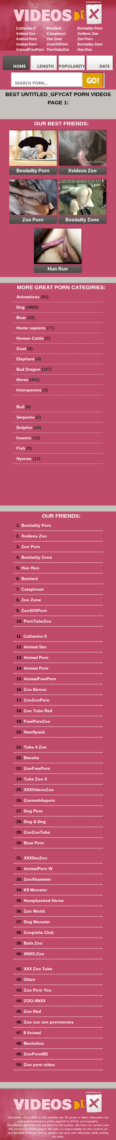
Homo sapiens (35, 328)
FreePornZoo (33, 721)
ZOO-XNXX (31, 1000)
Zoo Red (28, 1011)
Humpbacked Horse (40, 900)
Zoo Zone (54, 39)
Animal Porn (26, 39)
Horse (28, 379)
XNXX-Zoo (30, 953)
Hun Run (84, 50)
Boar (25, 317)
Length (45, 66)
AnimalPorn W (34, 868)
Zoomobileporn (35, 800)
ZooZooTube (33, 832)
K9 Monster (31, 890)
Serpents (28, 417)
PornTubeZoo (58, 50)
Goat (24, 348)
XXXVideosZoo (35, 789)
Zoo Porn (85, 39)
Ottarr (25, 979)
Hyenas (28, 458)
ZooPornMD (32, 1054)
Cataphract (56, 34)
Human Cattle (33, 338)
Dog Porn (29, 811)
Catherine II (25, 28)
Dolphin (28, 427)
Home (19, 66)
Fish (24, 448)
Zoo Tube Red (34, 710)
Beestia (27, 757)
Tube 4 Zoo (31, 747)
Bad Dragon (34, 369)
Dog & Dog (31, 821)
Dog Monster (33, 921)
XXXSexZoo (31, 858)
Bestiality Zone (90, 44)
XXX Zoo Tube (34, 968)
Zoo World (30, 911)
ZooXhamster (33, 879)
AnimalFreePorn (29, 50)
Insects (28, 437)
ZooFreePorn (33, 768)
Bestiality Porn (89, 28)
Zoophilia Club (35, 932)
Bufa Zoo (29, 943)
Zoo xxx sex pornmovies (45, 1022)
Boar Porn (30, 843)
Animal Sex (25, 34)
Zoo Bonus (31, 689)
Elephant (28, 359)
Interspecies (32, 390)
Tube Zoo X (31, 779)
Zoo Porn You (33, 990)
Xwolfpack (30, 732)
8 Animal (28, 1032)
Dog (27, 307)
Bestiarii (54, 28)
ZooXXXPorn (57, 44)
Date (104, 66)
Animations (32, 296)
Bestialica (30, 1043)
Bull (23, 406)
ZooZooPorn (32, 700)
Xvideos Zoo (87, 34)
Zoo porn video (35, 1064)
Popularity (72, 66)
